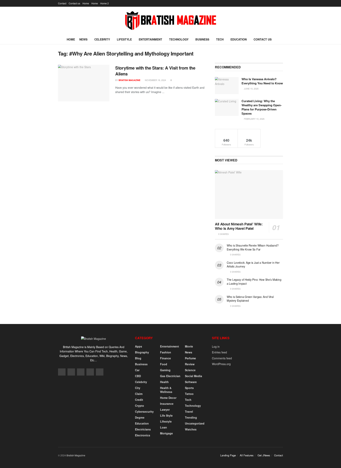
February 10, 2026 (253, 118)
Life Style (166, 415)
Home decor (168, 398)
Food (163, 364)
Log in (216, 346)
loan (163, 427)
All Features (247, 455)
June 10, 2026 (251, 88)
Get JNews (264, 455)
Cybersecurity (144, 411)
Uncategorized (194, 423)
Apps (138, 346)
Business (202, 39)
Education (238, 39)
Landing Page (228, 455)
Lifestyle (124, 39)
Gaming (165, 370)
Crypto (139, 406)
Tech (220, 39)
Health (164, 382)
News (83, 39)
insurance (166, 404)
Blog (138, 358)
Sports (189, 388)
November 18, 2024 (155, 80)
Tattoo (189, 394)
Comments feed (222, 358)
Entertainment (150, 39)
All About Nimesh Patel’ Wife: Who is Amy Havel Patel (239, 226)
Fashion (165, 352)
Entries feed (219, 352)
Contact (62, 3)
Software (191, 382)
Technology (178, 39)
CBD (138, 376)
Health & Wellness (166, 390)
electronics (142, 435)
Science (190, 370)
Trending (191, 417)
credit (139, 400)
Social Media (193, 376)
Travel (189, 411)
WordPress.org (221, 364)
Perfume (190, 358)
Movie (189, 346)
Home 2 (104, 3)
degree (139, 417)
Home (85, 3)
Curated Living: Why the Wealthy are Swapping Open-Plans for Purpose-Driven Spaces (262, 107)
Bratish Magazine (129, 80)
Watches (191, 429)
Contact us (74, 3)
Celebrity (102, 39)
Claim (138, 394)
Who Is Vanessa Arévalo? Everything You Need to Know (262, 81)
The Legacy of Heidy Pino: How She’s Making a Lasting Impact (254, 281)
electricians (143, 429)
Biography (142, 352)
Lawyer (165, 410)
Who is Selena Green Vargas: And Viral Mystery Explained (250, 299)
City (137, 388)
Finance (165, 358)
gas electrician (170, 376)
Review (190, 364)
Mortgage (166, 433)
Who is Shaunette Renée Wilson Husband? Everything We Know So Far (252, 247)
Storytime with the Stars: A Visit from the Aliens (155, 71)
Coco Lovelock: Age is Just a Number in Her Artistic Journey (253, 264)
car (137, 370)
